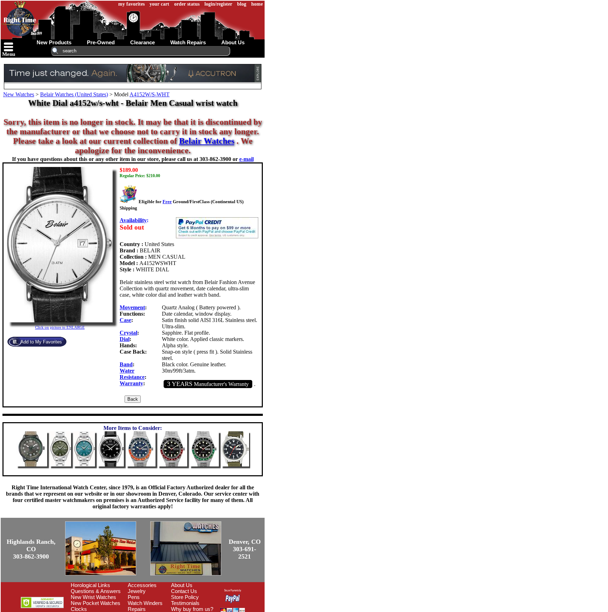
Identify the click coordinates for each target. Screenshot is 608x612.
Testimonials (185, 603)
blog (241, 4)
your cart (159, 4)
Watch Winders (145, 603)
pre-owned (101, 42)
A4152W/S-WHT (149, 94)
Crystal (128, 333)
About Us (181, 585)
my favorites (131, 4)
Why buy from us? (192, 609)
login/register (218, 4)
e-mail (246, 159)
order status (187, 4)
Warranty (131, 383)
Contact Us (184, 591)
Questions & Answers (96, 591)
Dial (124, 339)
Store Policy (185, 597)
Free (167, 201)
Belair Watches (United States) (74, 94)
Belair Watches (206, 141)
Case (125, 320)
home (257, 4)
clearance (142, 42)
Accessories (142, 585)
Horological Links (90, 585)
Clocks (79, 609)
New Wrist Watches (93, 597)
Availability (133, 220)
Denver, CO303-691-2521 (245, 549)
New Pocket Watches (95, 603)
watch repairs (188, 42)
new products (54, 42)
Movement (132, 307)
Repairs (137, 609)
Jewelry (137, 591)
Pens (134, 597)
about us (233, 42)
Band (126, 364)
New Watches (18, 94)
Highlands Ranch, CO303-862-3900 (31, 549)
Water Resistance (132, 374)
